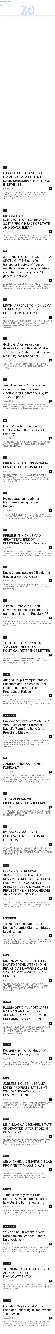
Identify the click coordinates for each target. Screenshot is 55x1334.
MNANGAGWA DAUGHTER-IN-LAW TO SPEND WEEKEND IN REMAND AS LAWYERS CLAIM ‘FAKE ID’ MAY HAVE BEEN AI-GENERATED (25, 968)
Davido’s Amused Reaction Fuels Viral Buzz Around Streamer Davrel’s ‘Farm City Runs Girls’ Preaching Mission (26, 726)
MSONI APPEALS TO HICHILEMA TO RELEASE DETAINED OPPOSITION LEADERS (27, 309)
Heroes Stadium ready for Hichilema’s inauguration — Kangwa (22, 502)
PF (5, 167)
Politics (7, 1002)
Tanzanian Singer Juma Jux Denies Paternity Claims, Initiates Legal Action (26, 927)
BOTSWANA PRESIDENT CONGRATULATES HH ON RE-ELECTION (24, 836)
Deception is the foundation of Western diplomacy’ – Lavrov (24, 1052)
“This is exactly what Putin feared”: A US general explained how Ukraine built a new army (25, 1198)
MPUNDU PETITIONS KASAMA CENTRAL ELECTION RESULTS (25, 465)
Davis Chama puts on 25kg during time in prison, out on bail (26, 574)
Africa (6, 866)
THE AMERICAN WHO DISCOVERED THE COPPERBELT (26, 801)
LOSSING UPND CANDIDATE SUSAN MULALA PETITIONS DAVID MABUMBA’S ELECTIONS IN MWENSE (26, 178)
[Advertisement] (27, 43)
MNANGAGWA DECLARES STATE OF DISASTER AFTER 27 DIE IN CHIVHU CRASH (27, 1128)
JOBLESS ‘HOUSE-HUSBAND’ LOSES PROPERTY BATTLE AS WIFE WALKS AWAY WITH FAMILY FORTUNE (25, 1089)
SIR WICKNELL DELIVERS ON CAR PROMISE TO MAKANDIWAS (27, 1163)
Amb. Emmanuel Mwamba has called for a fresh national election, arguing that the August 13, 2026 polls (25, 391)
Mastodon (5, 1)
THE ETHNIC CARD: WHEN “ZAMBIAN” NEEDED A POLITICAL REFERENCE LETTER (26, 647)
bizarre (6, 674)
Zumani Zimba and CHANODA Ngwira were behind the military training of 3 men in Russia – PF (25, 609)
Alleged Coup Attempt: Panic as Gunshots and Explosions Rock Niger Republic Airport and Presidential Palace (25, 685)
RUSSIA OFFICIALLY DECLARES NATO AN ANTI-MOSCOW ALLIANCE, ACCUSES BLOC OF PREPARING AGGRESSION (25, 1013)
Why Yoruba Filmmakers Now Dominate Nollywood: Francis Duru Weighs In (24, 1235)
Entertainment (9, 715)
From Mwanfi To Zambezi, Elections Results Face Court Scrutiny (23, 430)
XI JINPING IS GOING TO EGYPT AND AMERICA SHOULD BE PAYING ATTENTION (26, 1273)
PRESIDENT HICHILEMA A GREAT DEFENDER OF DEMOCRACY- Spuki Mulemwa (24, 539)
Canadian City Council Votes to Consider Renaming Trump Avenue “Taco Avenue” (27, 1310)
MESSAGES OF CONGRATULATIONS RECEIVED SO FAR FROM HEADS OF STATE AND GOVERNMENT (26, 221)
